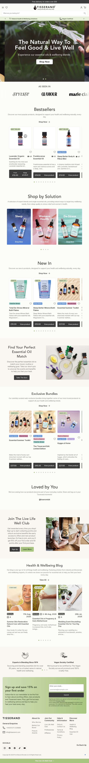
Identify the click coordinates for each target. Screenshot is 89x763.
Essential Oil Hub (74, 733)
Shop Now (43, 122)
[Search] (84, 13)
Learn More (27, 549)
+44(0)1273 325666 (13, 728)
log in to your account (66, 702)
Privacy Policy (60, 701)
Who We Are (36, 722)
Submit (66, 695)
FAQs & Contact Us (61, 726)
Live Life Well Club (49, 726)
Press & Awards (34, 732)
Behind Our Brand (36, 726)
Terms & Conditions (61, 731)
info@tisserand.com (13, 732)
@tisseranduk (44, 499)
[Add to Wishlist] (31, 152)
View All (43, 580)
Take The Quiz (21, 378)
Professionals (49, 730)
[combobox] (44, 13)
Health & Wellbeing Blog (73, 727)
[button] (44, 761)
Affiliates (47, 733)
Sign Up (15, 549)
